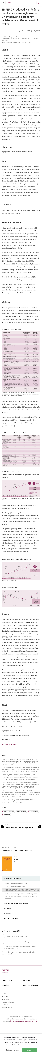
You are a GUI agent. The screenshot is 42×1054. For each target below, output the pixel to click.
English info (37, 31)
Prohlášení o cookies (8, 1005)
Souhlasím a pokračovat (29, 1050)
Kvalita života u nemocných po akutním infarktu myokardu (21, 894)
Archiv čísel (7, 908)
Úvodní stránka (7, 980)
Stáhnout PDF (26, 31)
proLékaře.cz (9, 3)
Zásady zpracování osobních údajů (29, 1021)
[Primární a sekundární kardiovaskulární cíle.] (21, 451)
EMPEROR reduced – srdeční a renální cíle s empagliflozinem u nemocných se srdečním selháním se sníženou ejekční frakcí (22, 890)
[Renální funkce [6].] (21, 598)
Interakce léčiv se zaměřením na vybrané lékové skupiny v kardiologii (21, 897)
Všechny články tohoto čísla (12, 878)
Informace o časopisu (11, 918)
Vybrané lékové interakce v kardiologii (15, 886)
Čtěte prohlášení (14, 1021)
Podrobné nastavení (12, 1050)
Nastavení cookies (7, 1008)
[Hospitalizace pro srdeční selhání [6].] (21, 571)
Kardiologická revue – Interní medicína (16, 903)
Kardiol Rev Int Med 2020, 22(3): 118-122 (22, 42)
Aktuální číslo (8, 913)
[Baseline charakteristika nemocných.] (21, 361)
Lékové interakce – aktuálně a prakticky (18, 828)
